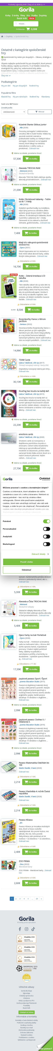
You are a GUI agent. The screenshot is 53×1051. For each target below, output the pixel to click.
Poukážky (26, 1005)
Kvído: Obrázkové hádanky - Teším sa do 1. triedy (35, 200)
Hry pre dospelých (20, 86)
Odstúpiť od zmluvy (26, 1012)
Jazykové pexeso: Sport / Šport (33, 678)
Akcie (31, 18)
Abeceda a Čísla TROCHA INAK (33, 601)
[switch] (46, 529)
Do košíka (33, 159)
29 (37, 899)
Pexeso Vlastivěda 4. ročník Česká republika (34, 792)
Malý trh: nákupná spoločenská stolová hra (33, 243)
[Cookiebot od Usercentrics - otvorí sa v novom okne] (39, 479)
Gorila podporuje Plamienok (26, 1003)
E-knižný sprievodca (26, 996)
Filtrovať (41, 112)
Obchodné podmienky (26, 1030)
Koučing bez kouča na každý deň (34, 391)
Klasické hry (6, 96)
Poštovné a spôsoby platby (26, 1023)
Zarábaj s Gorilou (26, 1025)
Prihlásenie (20, 29)
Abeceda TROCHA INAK (29, 168)
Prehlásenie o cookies (26, 1037)
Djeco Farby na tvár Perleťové (32, 635)
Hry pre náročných (20, 96)
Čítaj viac (5, 75)
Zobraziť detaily (38, 554)
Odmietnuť (26, 570)
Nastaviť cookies (26, 1035)
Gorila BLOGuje (26, 991)
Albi (21, 127)
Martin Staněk (24, 768)
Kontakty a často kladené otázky (26, 1020)
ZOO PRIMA (24, 861)
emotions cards (26, 434)
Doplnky (9, 36)
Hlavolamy (45, 96)
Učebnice (26, 998)
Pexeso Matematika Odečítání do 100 (34, 763)
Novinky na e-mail (26, 1028)
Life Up (36, 363)
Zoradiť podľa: (6, 107)
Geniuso (23, 324)
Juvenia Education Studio (29, 681)
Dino (22, 864)
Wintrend (23, 171)
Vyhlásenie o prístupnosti (26, 1040)
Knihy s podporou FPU (26, 1001)
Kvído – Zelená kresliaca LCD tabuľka (32, 276)
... (32, 899)
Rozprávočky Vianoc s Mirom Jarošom (32, 320)
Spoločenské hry (21, 36)
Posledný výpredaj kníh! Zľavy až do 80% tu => (26, 4)
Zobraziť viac (34, 148)
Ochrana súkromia (26, 1032)
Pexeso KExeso (26, 819)
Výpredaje (26, 993)
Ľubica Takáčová (25, 363)
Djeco (22, 247)
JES (21, 823)
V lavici (33, 768)
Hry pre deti (5, 86)
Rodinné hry (34, 86)
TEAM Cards (24, 360)
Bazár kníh (22, 18)
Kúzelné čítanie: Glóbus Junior (32, 124)
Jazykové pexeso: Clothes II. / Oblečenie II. (32, 720)
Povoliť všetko (26, 562)
